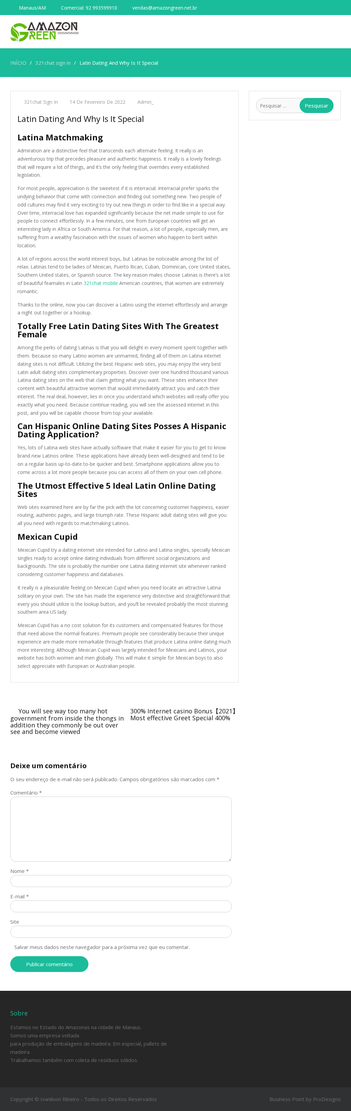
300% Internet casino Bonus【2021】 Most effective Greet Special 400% (184, 714)
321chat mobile (101, 283)
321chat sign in (41, 102)
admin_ (145, 102)
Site (14, 921)
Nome (19, 870)
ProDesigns (327, 1099)
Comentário (26, 792)
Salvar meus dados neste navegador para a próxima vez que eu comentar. (102, 947)
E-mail (19, 896)
